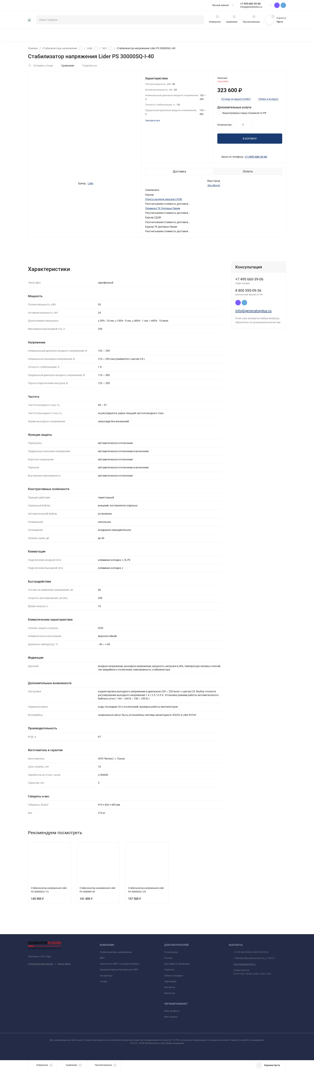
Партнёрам (170, 981)
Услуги (103, 981)
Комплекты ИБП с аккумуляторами (119, 963)
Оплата (168, 958)
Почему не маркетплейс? (236, 99)
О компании (171, 952)
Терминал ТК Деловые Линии (162, 208)
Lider (89, 48)
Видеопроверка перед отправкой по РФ (244, 113)
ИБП (102, 958)
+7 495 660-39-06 (250, 3)
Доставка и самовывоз (177, 963)
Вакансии (169, 993)
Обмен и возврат (268, 99)
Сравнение (67, 65)
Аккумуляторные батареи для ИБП (119, 969)
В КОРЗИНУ (250, 138)
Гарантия (169, 969)
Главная (33, 48)
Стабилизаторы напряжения (60, 48)
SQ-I (104, 48)
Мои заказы (171, 1016)
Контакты (169, 987)
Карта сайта (64, 964)
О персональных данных (40, 964)
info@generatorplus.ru (253, 311)
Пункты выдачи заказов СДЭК (163, 199)
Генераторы (106, 975)
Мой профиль (171, 1011)
